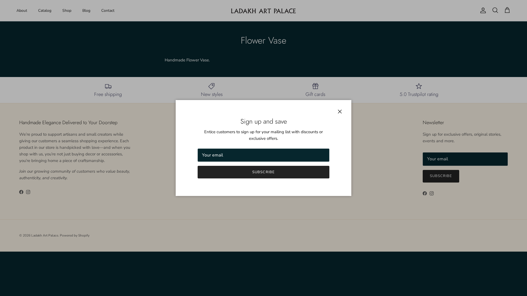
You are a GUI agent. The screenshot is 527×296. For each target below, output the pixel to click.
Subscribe (263, 172)
